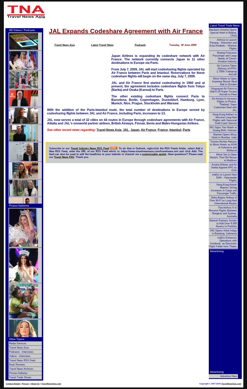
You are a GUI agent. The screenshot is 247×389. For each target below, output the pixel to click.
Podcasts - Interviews (21, 351)
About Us (35, 384)
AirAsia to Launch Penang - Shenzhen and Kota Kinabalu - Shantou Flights (223, 44)
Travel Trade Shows (20, 377)
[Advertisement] (145, 11)
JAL (126, 130)
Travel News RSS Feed (22, 360)
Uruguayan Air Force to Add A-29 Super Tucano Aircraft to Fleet (223, 91)
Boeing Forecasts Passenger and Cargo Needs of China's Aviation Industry (225, 57)
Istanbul (175, 130)
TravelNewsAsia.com (51, 384)
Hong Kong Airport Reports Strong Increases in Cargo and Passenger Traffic (224, 189)
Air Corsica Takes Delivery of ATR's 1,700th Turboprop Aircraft (227, 70)
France (163, 130)
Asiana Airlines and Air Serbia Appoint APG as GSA (224, 167)
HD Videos (15, 30)
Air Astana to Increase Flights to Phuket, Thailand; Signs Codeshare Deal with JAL (224, 104)
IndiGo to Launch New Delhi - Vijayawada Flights (224, 177)
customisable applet (154, 154)
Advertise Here (228, 376)
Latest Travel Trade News (224, 25)
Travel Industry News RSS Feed (90, 148)
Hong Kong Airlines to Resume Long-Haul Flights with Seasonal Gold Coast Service (225, 119)
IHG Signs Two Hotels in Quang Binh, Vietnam (223, 129)
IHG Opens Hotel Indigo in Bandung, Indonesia (223, 232)
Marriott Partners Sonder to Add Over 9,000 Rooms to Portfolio (223, 223)
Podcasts (140, 45)
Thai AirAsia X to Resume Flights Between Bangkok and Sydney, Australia (223, 212)
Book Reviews (17, 364)
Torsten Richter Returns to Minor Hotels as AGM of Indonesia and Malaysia (223, 146)
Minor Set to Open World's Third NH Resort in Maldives (223, 157)
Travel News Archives (21, 368)
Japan (135, 130)
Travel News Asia (64, 45)
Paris (186, 130)
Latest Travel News (102, 45)
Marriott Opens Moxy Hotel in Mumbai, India (224, 136)
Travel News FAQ (64, 157)
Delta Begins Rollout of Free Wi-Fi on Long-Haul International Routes (223, 200)
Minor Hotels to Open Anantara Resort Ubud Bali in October (224, 81)
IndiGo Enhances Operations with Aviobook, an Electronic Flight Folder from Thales (223, 242)
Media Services (17, 343)
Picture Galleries (19, 205)
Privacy (25, 384)
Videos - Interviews (19, 356)
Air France (148, 130)
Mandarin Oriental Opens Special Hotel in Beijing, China (223, 32)
